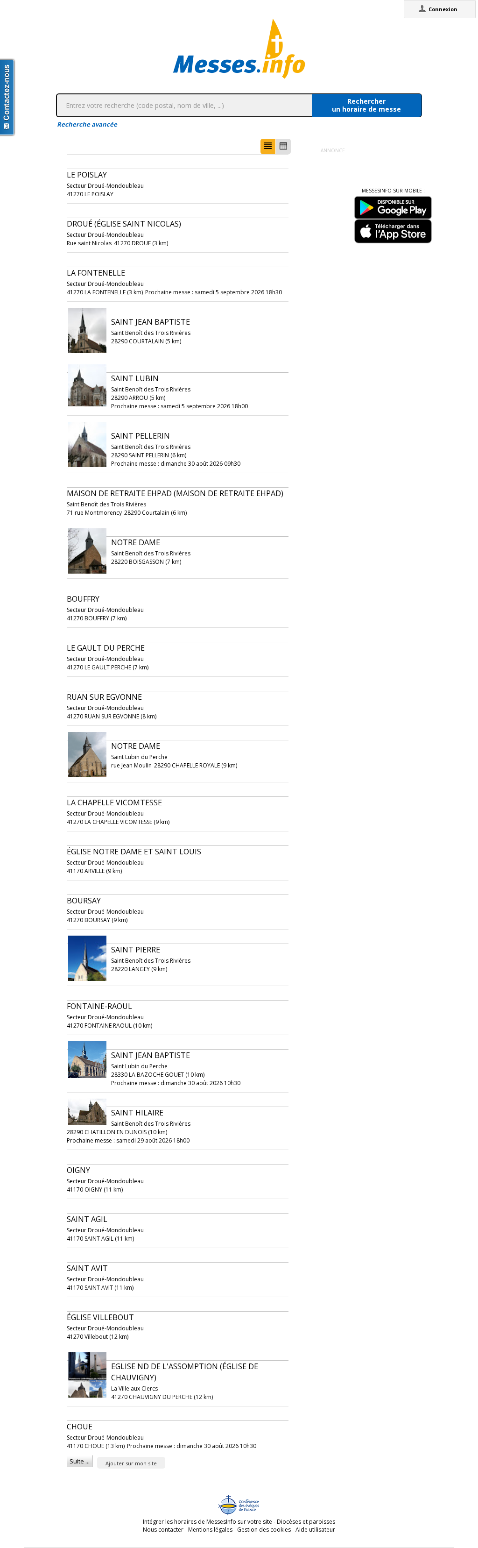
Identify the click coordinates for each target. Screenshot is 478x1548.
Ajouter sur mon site (131, 1463)
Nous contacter (163, 1530)
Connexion (443, 9)
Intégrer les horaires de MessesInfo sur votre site (207, 1522)
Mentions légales (210, 1530)
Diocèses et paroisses (306, 1522)
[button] (267, 146)
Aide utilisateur (315, 1530)
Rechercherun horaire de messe (366, 105)
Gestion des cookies (264, 1530)
